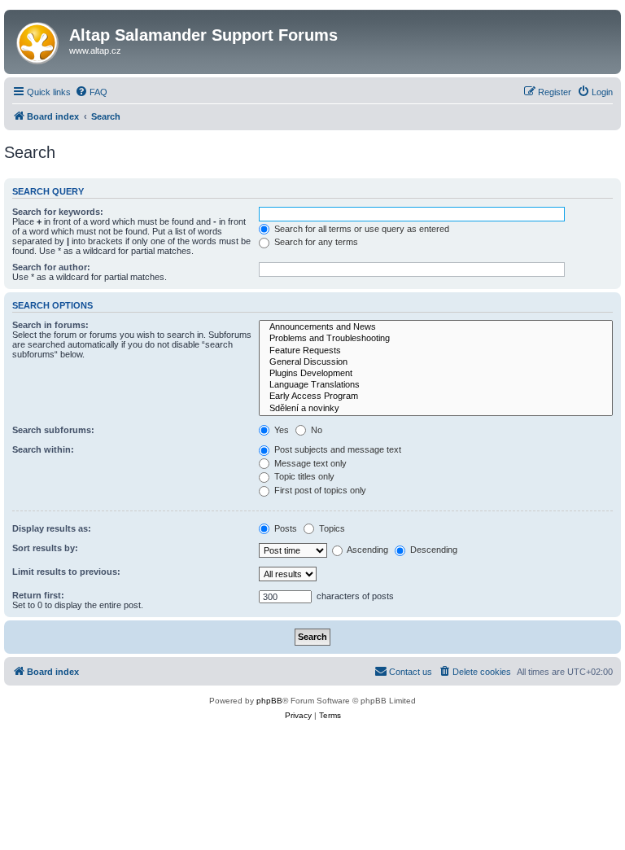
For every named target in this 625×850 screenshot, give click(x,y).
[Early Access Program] (435, 396)
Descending (432, 549)
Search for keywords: (57, 212)
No (315, 430)
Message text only (309, 463)
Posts (284, 528)
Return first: (38, 595)
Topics (331, 528)
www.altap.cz (95, 50)
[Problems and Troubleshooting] (435, 338)
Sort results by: (45, 548)
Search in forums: (50, 325)
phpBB (269, 700)
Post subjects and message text (336, 449)
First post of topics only (319, 490)
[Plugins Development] (435, 373)
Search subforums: (53, 430)
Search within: (43, 449)
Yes (280, 430)
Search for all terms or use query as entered (360, 229)
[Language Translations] (435, 385)
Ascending (366, 549)
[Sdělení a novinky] (435, 408)
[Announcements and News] (435, 327)
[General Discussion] (435, 362)
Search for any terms (315, 242)
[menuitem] (91, 92)
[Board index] (38, 40)
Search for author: (51, 267)
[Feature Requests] (435, 351)
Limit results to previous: (66, 571)
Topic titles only (303, 476)
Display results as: (51, 528)
